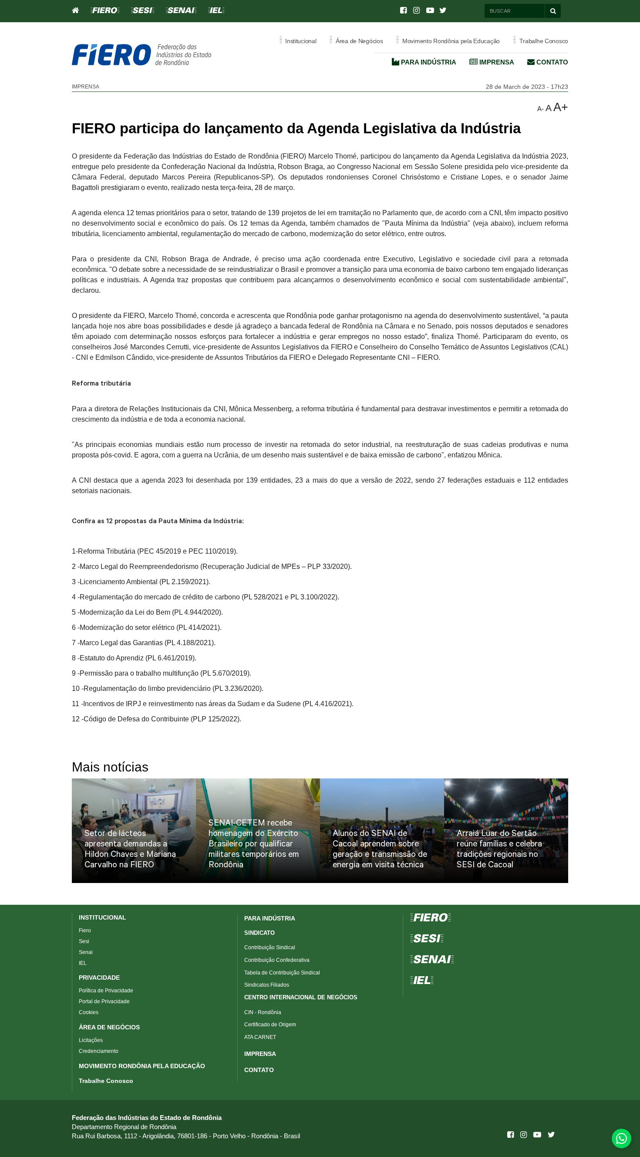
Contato (551, 62)
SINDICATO (259, 933)
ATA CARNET (260, 1037)
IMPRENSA (260, 1053)
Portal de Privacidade (104, 1001)
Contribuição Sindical (269, 947)
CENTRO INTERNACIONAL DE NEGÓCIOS (300, 997)
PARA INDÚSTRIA (269, 918)
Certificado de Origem (270, 1024)
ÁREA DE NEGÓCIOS (109, 1027)
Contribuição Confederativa (277, 960)
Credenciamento (98, 1051)
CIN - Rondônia (262, 1012)
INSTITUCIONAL (102, 917)
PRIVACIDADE (99, 977)
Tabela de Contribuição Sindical (282, 972)
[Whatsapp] (621, 1138)
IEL (83, 963)
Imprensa (496, 62)
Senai (86, 952)
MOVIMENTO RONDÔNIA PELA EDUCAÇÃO (142, 1065)
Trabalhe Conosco (106, 1080)
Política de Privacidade (106, 990)
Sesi (84, 941)
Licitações (91, 1040)
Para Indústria (427, 62)
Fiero (85, 930)
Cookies (88, 1012)
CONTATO (259, 1069)
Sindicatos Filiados (266, 985)
